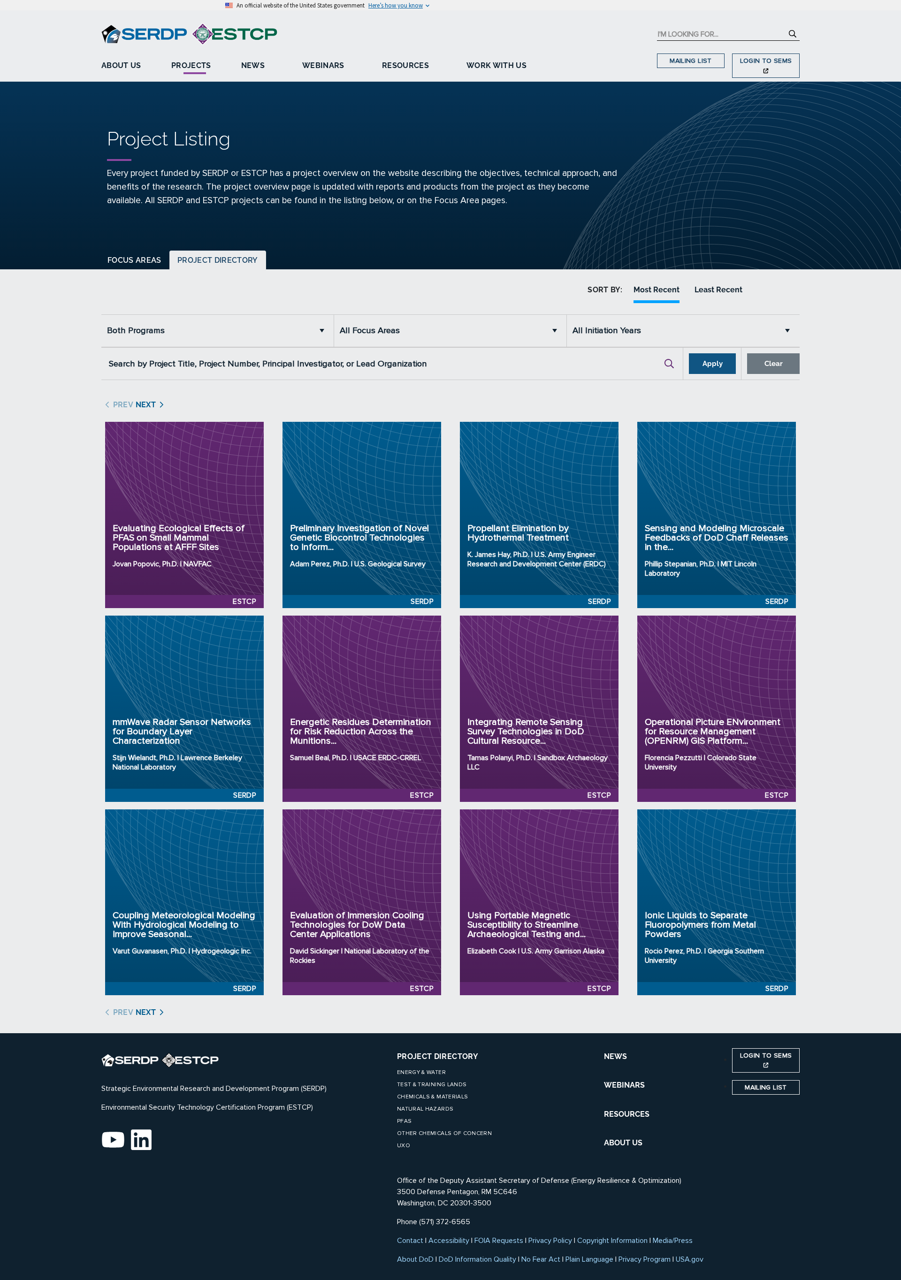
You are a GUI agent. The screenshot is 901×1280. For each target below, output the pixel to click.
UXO (403, 1145)
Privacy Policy (550, 1240)
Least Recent (718, 289)
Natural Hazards (425, 1108)
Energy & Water (421, 1072)
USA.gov (689, 1259)
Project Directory (217, 260)
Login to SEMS (766, 61)
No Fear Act (540, 1259)
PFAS (404, 1121)
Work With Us (496, 65)
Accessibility (448, 1240)
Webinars (323, 65)
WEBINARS (624, 1085)
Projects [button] (191, 65)
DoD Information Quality (477, 1259)
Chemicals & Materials (432, 1096)
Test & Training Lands (431, 1084)
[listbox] (217, 331)
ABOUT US (623, 1142)
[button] (324, 330)
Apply (712, 363)
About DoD (415, 1259)
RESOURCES (626, 1114)
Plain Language (589, 1259)
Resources (405, 65)
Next (144, 404)
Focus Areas (134, 260)
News (253, 65)
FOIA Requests (498, 1240)
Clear (773, 363)
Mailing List (690, 61)
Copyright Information (612, 1240)
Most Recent (657, 289)
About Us (121, 65)
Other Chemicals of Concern (444, 1133)
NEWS (615, 1056)
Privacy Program (644, 1259)
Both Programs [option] (136, 330)
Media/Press (673, 1240)
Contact (410, 1240)
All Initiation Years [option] (607, 330)
